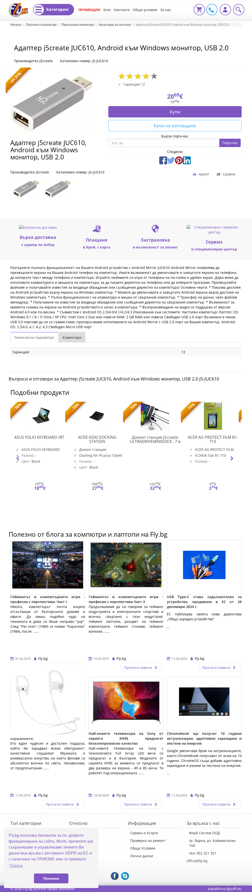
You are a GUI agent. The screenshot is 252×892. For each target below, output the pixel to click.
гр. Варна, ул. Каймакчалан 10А (212, 843)
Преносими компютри (78, 24)
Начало (15, 24)
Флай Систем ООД (204, 833)
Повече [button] (16, 866)
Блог (107, 9)
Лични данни (141, 856)
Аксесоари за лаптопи (115, 24)
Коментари (72, 337)
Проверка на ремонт (147, 840)
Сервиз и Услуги (144, 833)
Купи (175, 112)
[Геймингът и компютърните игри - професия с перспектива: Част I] (47, 567)
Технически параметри (34, 337)
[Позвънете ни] (211, 9)
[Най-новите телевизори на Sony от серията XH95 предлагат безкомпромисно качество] (126, 704)
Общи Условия (142, 848)
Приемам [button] (51, 878)
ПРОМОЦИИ (89, 9)
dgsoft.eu (234, 888)
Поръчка (229, 142)
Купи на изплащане (175, 126)
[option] (26, 189)
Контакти (122, 9)
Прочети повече (138, 667)
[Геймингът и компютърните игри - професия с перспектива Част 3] (126, 567)
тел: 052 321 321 (202, 853)
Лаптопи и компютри (41, 24)
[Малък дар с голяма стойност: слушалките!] (47, 704)
